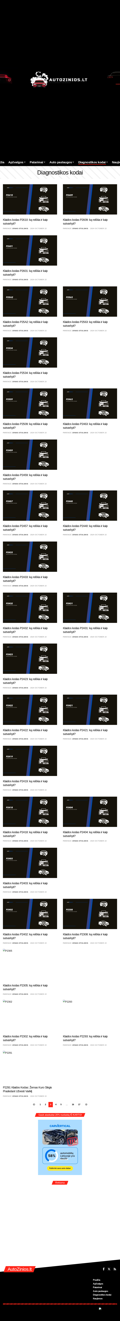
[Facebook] (103, 1269)
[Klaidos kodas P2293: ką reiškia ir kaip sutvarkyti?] (90, 1016)
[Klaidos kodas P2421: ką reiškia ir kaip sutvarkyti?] (90, 710)
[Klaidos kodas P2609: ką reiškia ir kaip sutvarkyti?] (90, 199)
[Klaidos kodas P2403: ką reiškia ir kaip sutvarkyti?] (30, 863)
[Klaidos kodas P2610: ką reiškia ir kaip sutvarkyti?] (30, 199)
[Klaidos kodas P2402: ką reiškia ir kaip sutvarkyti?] (30, 914)
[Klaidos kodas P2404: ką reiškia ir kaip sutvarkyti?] (90, 812)
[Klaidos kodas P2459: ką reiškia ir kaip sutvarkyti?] (30, 454)
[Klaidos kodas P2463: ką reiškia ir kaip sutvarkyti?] (90, 403)
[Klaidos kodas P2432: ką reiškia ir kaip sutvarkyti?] (30, 608)
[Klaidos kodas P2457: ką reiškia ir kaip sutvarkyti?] (30, 505)
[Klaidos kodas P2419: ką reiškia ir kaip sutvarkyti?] (30, 761)
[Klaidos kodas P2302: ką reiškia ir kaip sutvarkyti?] (30, 1016)
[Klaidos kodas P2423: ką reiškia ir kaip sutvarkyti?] (30, 659)
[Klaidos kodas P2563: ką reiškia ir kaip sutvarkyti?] (90, 301)
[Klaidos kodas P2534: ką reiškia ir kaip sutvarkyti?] (30, 352)
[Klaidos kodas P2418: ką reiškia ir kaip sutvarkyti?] (30, 812)
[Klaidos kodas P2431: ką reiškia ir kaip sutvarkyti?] (90, 608)
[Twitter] (109, 1269)
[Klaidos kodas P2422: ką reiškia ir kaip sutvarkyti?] (30, 710)
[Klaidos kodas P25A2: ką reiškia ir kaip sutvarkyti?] (30, 301)
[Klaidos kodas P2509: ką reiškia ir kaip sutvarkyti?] (30, 403)
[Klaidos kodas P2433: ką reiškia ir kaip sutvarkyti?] (30, 557)
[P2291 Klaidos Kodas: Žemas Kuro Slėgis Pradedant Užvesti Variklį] (30, 1067)
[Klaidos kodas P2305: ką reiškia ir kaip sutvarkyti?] (30, 965)
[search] (117, 162)
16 (73, 1104)
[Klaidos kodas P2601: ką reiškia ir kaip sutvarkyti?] (30, 250)
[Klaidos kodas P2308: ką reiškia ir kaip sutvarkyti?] (90, 914)
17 (79, 1104)
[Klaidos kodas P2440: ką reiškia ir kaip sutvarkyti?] (90, 505)
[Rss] (115, 1269)
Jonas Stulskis (20, 228)
